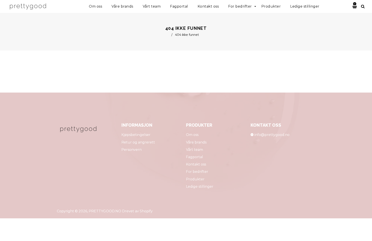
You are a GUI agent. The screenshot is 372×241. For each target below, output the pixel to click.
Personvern (131, 150)
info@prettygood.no (272, 135)
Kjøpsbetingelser (135, 135)
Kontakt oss (196, 164)
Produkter (195, 179)
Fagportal (194, 157)
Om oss (192, 135)
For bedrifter (197, 172)
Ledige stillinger (199, 186)
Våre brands (196, 142)
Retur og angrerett (138, 142)
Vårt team (194, 150)
